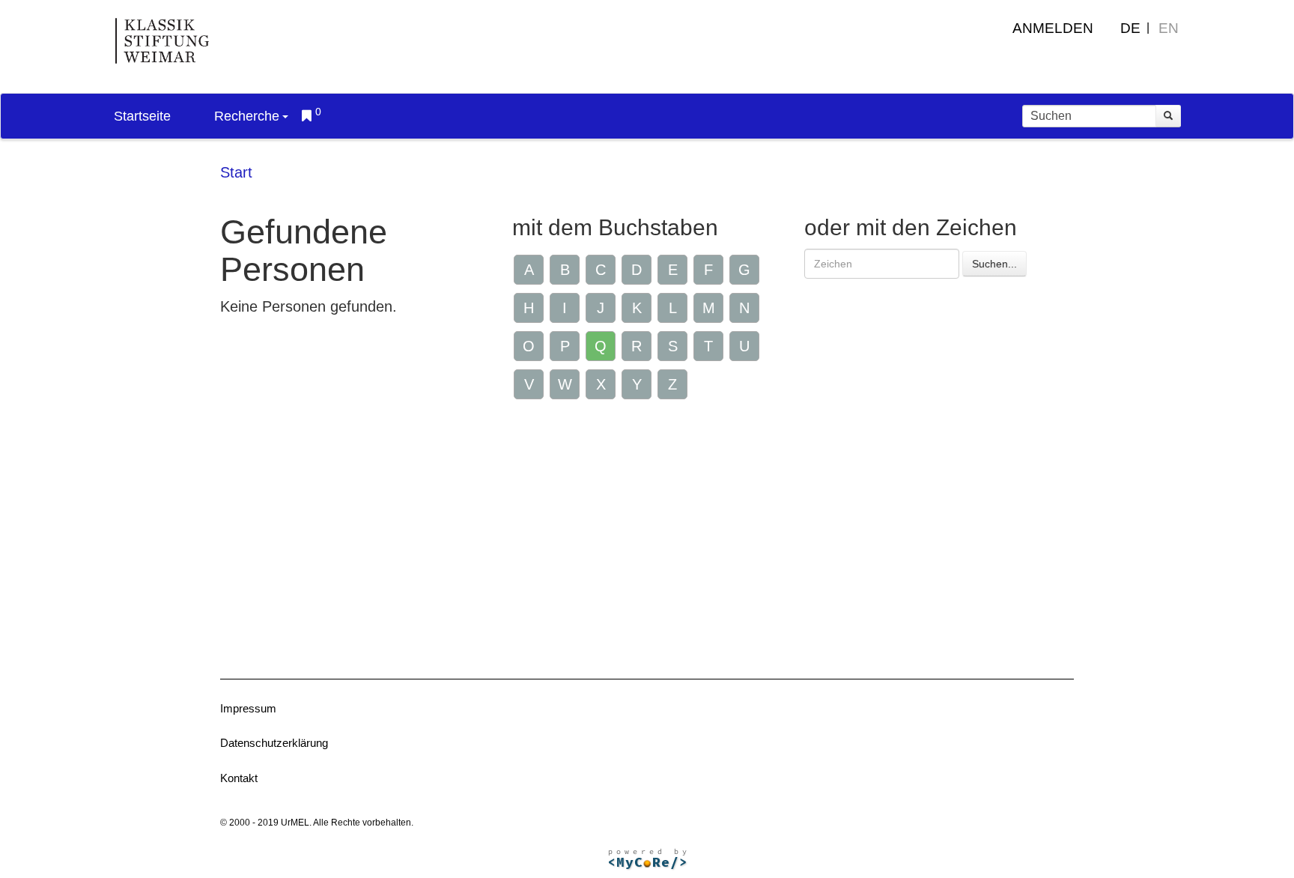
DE (1130, 28)
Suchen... (994, 264)
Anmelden (1052, 28)
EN (1168, 28)
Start (236, 172)
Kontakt (239, 778)
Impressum (248, 708)
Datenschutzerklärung (274, 742)
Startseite (142, 116)
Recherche (246, 116)
